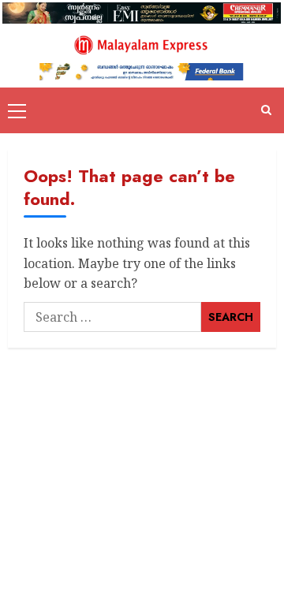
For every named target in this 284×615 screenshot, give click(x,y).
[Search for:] (112, 317)
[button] (17, 110)
